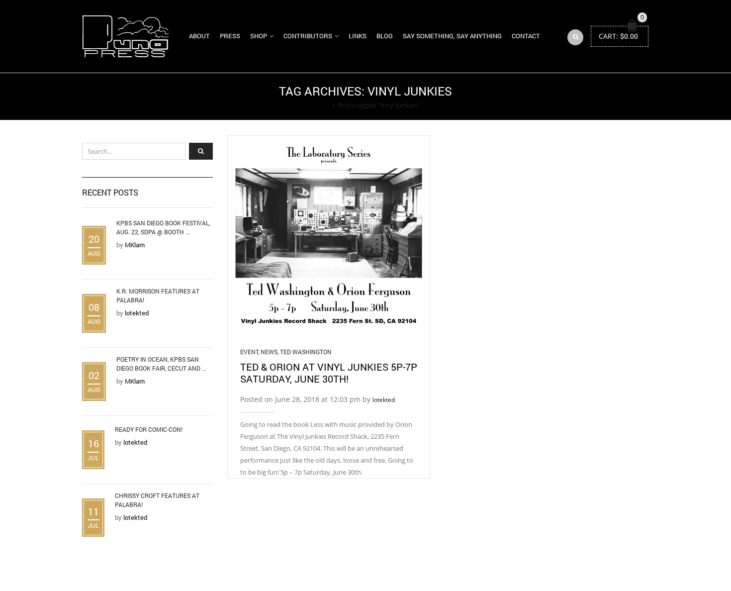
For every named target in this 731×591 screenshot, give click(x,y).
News (269, 352)
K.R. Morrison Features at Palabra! (157, 295)
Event (249, 352)
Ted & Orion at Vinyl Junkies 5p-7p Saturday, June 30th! (328, 372)
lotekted (383, 399)
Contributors (307, 36)
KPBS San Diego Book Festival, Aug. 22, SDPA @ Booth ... (163, 227)
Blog (384, 36)
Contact (526, 36)
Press (230, 36)
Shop (258, 36)
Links (357, 36)
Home (320, 104)
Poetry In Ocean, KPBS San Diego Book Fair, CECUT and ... (161, 363)
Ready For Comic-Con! (149, 429)
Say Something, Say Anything (452, 36)
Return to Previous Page (610, 96)
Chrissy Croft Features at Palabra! (157, 500)
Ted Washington (306, 352)
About (199, 36)
